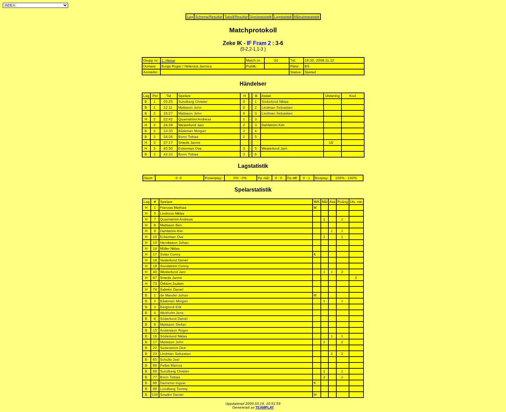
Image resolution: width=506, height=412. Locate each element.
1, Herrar (168, 60)
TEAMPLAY (264, 407)
